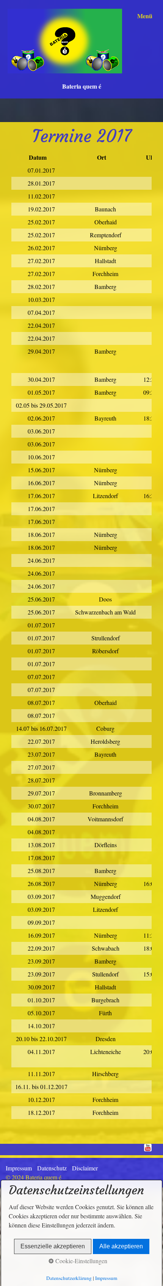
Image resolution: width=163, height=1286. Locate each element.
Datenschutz (52, 1168)
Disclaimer (85, 1168)
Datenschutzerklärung (69, 1278)
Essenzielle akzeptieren (52, 1246)
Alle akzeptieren (121, 1246)
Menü (144, 15)
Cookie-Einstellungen (80, 1261)
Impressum (19, 1168)
